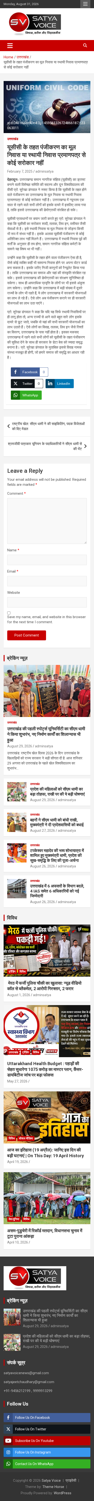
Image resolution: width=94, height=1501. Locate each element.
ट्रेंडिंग (12, 971)
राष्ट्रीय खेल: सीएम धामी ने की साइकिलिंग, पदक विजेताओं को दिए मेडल (48, 426)
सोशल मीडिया (26, 1138)
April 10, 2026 (17, 1242)
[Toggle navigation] (10, 45)
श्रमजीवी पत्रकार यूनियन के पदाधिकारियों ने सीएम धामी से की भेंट (45, 446)
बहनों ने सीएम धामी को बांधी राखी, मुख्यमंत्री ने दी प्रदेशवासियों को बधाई (57, 822)
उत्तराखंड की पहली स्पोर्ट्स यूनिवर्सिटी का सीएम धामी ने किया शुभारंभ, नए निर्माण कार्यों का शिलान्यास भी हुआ (46, 734)
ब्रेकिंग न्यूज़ (17, 658)
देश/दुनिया (14, 1219)
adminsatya (44, 171)
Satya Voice (51, 1480)
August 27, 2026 (42, 830)
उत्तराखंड (12, 139)
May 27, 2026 (17, 1081)
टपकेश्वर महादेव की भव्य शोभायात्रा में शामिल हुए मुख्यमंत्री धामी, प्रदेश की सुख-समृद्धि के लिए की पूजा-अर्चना (57, 855)
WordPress (62, 1493)
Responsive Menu (85, 4)
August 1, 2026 (18, 995)
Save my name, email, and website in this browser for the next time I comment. (46, 619)
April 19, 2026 (17, 1162)
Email (12, 571)
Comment (16, 493)
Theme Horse (53, 1487)
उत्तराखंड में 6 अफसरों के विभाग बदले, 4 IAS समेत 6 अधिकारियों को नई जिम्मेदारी (57, 891)
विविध (12, 918)
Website (13, 592)
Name (13, 550)
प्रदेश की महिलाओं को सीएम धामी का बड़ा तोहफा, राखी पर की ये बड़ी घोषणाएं (57, 791)
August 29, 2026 (19, 746)
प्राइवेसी (71, 1480)
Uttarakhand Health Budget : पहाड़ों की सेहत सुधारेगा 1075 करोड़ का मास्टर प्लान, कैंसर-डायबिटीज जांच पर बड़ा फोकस (45, 1069)
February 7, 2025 (20, 171)
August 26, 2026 (42, 866)
